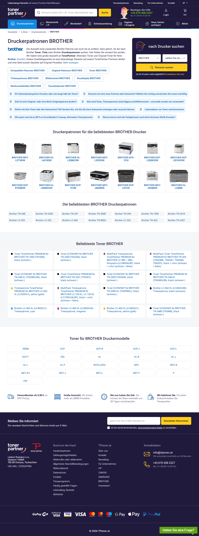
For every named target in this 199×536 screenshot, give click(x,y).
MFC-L (99, 373)
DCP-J (136, 348)
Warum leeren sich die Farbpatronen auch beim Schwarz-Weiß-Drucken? (139, 117)
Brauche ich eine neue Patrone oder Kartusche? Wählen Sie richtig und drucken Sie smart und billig (137, 94)
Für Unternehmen (155, 3)
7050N (25, 348)
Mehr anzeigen (70, 62)
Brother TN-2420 (44, 213)
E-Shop (24, 32)
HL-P (62, 365)
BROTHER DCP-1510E (73, 186)
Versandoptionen (121, 3)
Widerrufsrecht (60, 468)
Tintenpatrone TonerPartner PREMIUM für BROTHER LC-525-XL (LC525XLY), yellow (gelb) (31, 291)
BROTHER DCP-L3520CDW (152, 159)
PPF (25, 381)
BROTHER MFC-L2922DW (99, 159)
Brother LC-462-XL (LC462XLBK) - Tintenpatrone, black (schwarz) (170, 290)
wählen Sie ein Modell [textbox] (174, 58)
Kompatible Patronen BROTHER (28, 70)
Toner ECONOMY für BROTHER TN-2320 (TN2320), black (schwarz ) (77, 256)
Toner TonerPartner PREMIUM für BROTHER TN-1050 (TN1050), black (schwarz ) (31, 256)
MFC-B (173, 365)
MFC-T (136, 373)
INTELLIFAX (99, 365)
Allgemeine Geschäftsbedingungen (71, 464)
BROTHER (103, 481)
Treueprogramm (61, 481)
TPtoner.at (104, 445)
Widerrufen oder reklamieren (67, 459)
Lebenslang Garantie (63, 490)
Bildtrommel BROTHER (58, 78)
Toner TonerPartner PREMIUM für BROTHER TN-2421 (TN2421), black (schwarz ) (78, 277)
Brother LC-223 (123, 220)
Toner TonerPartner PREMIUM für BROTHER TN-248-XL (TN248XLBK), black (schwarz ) (170, 277)
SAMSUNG (103, 477)
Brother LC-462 (70, 220)
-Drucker (16, 59)
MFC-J (62, 373)
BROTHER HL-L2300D (178, 186)
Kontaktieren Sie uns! (174, 74)
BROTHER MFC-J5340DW (152, 186)
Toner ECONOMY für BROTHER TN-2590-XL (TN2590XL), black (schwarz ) (123, 291)
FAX (63, 356)
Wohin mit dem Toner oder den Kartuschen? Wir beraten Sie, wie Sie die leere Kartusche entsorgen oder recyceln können (75, 109)
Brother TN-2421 (176, 220)
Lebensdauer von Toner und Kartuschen (164, 109)
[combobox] (148, 58)
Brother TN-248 (17, 213)
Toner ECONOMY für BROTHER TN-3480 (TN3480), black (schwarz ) (169, 311)
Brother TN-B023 (97, 220)
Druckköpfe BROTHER (88, 78)
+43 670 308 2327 (141, 12)
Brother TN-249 (123, 213)
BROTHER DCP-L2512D (126, 186)
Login (166, 15)
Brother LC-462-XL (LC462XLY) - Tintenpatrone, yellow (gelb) (123, 310)
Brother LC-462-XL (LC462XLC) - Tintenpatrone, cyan (31, 310)
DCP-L (173, 348)
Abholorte (58, 494)
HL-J (173, 356)
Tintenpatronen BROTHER (24, 78)
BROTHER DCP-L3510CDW (179, 159)
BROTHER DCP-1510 (126, 159)
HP (100, 468)
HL (99, 356)
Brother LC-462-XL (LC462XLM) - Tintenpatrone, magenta (77, 310)
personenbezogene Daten (150, 427)
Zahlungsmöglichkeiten (65, 455)
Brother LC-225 (43, 220)
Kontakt (171, 3)
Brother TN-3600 (97, 213)
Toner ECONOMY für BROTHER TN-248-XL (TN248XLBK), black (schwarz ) (30, 277)
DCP (62, 348)
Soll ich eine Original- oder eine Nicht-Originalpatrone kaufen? (46, 101)
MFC (136, 365)
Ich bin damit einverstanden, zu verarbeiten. (144, 427)
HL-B (136, 356)
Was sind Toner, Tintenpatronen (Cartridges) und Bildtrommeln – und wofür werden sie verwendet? (135, 101)
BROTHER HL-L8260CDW (46, 186)
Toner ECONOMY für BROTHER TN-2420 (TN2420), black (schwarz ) (123, 277)
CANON (102, 472)
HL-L (25, 365)
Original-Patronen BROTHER (67, 70)
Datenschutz (59, 472)
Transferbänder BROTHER (62, 86)
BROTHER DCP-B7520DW (20, 186)
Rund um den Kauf (64, 445)
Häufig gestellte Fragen (65, 485)
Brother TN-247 (70, 213)
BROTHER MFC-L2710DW (20, 159)
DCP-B (99, 348)
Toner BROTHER (97, 70)
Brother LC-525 (17, 220)
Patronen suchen (164, 67)
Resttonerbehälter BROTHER (26, 86)
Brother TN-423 (149, 220)
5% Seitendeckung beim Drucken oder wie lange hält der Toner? (46, 94)
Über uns (103, 450)
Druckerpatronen (38, 32)
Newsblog (138, 3)
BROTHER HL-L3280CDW (73, 159)
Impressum (104, 485)
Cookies (57, 477)
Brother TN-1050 (150, 213)
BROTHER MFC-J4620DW (99, 186)
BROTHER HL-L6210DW (46, 159)
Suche (105, 12)
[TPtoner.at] (17, 12)
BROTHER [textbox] (144, 58)
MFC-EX (25, 373)
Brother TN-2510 (176, 213)
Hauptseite (12, 32)
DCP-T (25, 356)
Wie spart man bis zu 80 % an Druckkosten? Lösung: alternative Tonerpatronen (54, 117)
